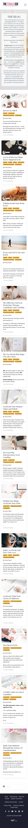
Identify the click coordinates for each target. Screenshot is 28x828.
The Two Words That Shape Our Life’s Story (13, 355)
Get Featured (13, 796)
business (5, 113)
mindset (15, 162)
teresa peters (11, 113)
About (6, 796)
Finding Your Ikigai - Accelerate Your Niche (11, 502)
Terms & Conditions (18, 805)
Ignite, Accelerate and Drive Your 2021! (11, 551)
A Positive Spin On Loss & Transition (13, 693)
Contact (21, 802)
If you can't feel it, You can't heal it (14, 253)
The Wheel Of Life (10, 645)
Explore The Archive (16, 798)
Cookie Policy (14, 807)
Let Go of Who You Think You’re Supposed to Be (13, 158)
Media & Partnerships (11, 802)
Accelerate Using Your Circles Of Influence (12, 597)
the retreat (5, 699)
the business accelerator (8, 115)
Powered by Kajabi (14, 824)
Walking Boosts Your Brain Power (13, 204)
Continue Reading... (8, 135)
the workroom (18, 115)
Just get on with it (10, 110)
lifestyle (10, 162)
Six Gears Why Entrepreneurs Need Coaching (11, 454)
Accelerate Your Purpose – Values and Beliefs (13, 407)
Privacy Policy (8, 805)
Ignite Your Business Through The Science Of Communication (12, 747)
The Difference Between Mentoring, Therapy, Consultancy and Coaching (13, 305)
